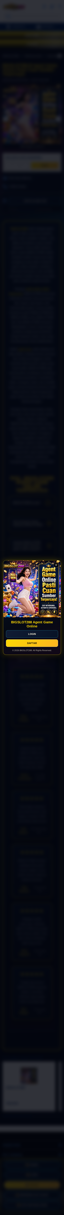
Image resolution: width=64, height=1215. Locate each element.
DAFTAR (32, 643)
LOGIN (32, 634)
